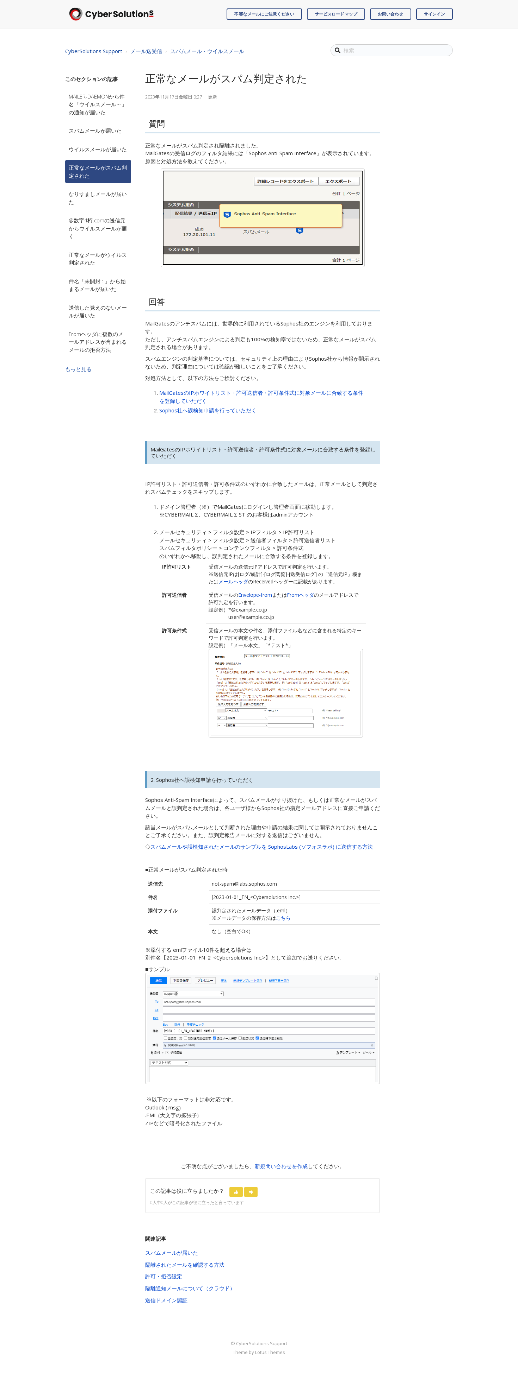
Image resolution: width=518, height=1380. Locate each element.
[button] (236, 1192)
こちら (283, 917)
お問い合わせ (390, 14)
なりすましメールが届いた (98, 197)
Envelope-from (255, 594)
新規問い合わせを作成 (281, 1166)
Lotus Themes (270, 1352)
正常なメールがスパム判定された (98, 171)
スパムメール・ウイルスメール (207, 51)
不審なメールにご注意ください (264, 14)
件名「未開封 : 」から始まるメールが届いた (97, 285)
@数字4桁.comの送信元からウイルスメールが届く (98, 228)
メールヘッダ (233, 581)
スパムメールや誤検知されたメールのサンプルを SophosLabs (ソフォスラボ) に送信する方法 (261, 846)
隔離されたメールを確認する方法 (184, 1264)
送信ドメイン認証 (166, 1300)
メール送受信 (146, 51)
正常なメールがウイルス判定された (98, 258)
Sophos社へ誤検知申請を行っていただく (208, 410)
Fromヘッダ (300, 594)
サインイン (434, 14)
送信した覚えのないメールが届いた (98, 311)
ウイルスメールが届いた (98, 149)
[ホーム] (111, 14)
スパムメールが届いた (95, 130)
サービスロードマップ (336, 14)
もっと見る (78, 369)
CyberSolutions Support (93, 51)
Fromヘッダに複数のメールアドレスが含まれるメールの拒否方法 (98, 341)
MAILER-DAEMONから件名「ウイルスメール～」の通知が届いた (98, 104)
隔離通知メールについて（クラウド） (190, 1288)
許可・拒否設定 (163, 1276)
